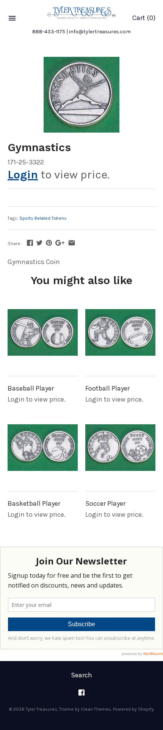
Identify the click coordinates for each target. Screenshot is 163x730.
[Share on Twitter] (39, 243)
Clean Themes (96, 709)
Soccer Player (105, 503)
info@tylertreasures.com (100, 31)
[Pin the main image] (49, 243)
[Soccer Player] (120, 448)
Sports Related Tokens (43, 218)
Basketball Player (34, 503)
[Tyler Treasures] (81, 12)
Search (81, 675)
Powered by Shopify (133, 709)
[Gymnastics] (81, 95)
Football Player (107, 388)
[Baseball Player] (43, 332)
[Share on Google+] (59, 243)
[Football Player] (120, 332)
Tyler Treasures (41, 709)
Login (23, 174)
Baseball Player (31, 388)
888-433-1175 (48, 31)
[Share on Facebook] (30, 243)
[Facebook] (81, 695)
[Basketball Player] (43, 448)
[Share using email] (71, 243)
